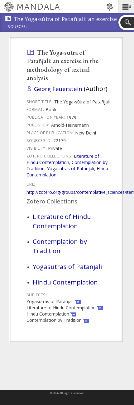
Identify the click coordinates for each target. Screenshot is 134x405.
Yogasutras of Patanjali (70, 168)
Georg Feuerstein (58, 89)
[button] (126, 6)
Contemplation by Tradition (60, 246)
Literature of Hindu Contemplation (62, 159)
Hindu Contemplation (65, 282)
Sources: (17, 27)
